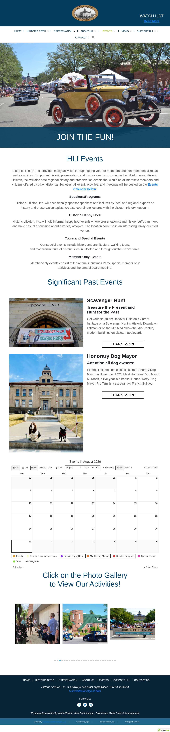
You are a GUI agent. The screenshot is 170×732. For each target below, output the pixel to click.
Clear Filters (152, 468)
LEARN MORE (123, 344)
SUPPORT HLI (145, 31)
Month (34, 468)
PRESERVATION (63, 31)
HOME (18, 31)
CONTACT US (142, 680)
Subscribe (17, 567)
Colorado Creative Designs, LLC (54, 722)
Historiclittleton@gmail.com (85, 691)
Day (50, 468)
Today (119, 468)
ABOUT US (87, 31)
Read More (152, 21)
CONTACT (81, 37)
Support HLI (121, 680)
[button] (93, 37)
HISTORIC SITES (36, 31)
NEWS (125, 31)
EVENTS (107, 31)
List (25, 468)
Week (42, 468)
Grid (15, 468)
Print (58, 468)
